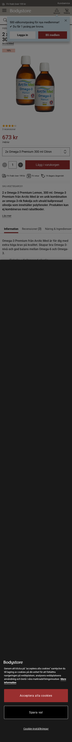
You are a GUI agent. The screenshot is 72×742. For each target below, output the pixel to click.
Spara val (36, 712)
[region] (36, 501)
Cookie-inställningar (36, 728)
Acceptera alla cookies (36, 695)
